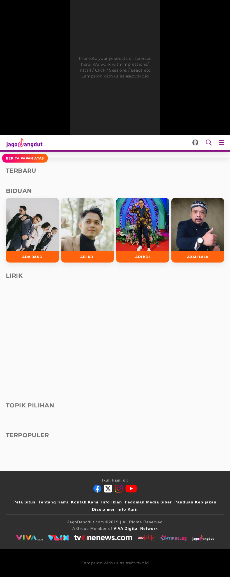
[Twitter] (108, 488)
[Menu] (222, 142)
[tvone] (103, 537)
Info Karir (128, 509)
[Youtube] (131, 488)
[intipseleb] (173, 537)
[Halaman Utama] (23, 142)
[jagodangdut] (203, 537)
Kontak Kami (84, 502)
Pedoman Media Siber (148, 502)
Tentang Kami (53, 502)
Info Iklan (111, 502)
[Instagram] (119, 488)
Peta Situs (24, 502)
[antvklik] (146, 537)
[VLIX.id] (58, 537)
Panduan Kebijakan (195, 502)
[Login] (195, 142)
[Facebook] (97, 488)
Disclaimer (103, 509)
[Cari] (208, 142)
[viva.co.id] (29, 537)
